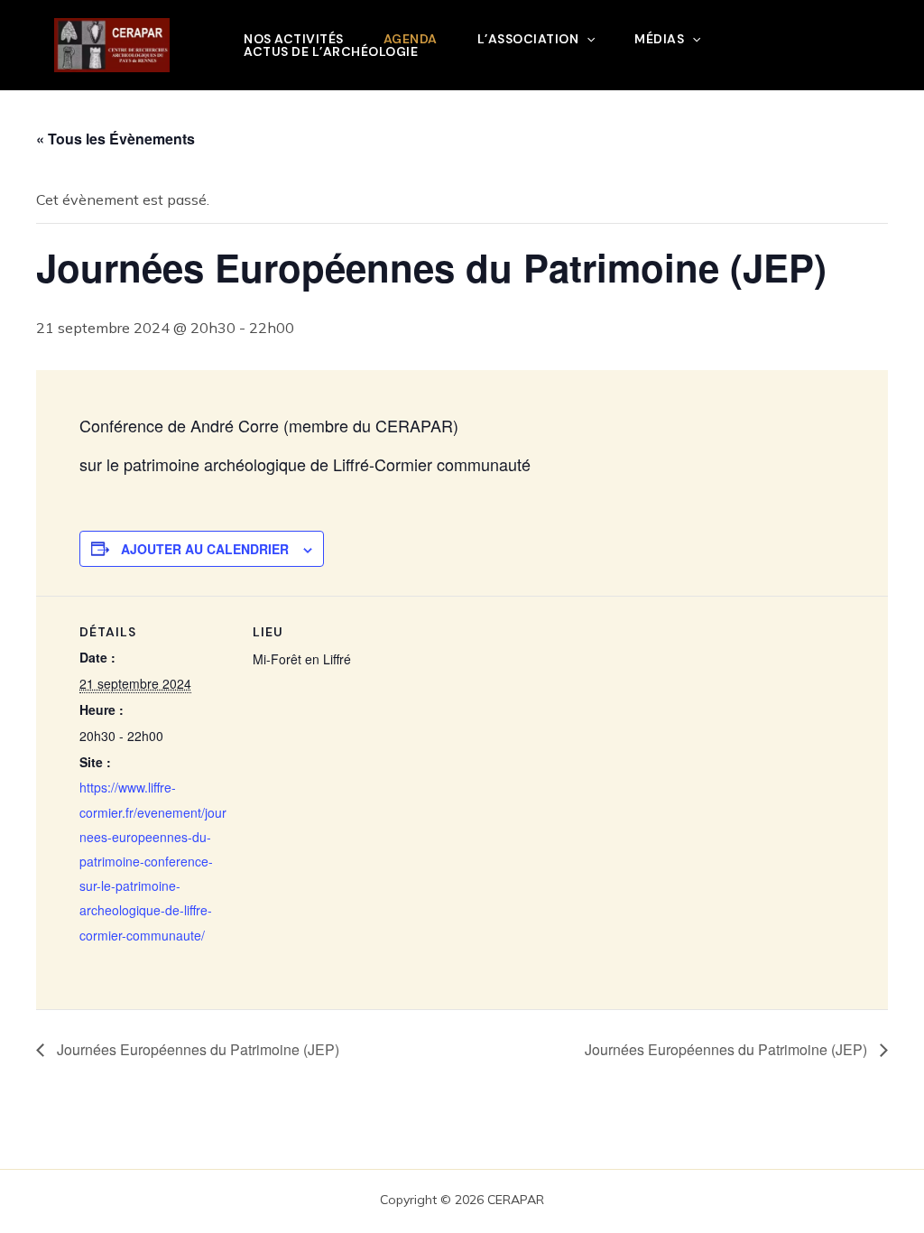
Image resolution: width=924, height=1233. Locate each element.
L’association (528, 38)
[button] (586, 38)
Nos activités (294, 38)
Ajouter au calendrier (205, 549)
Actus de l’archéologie (331, 51)
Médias (659, 38)
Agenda (410, 38)
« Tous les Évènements (115, 138)
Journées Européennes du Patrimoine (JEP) (196, 1049)
